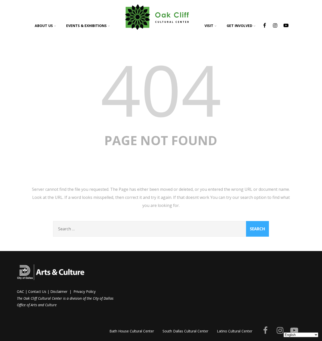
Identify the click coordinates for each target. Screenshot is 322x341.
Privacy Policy (84, 291)
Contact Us (37, 291)
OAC (20, 291)
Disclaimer (58, 291)
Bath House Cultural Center (131, 331)
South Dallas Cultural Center (185, 331)
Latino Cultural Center (234, 331)
